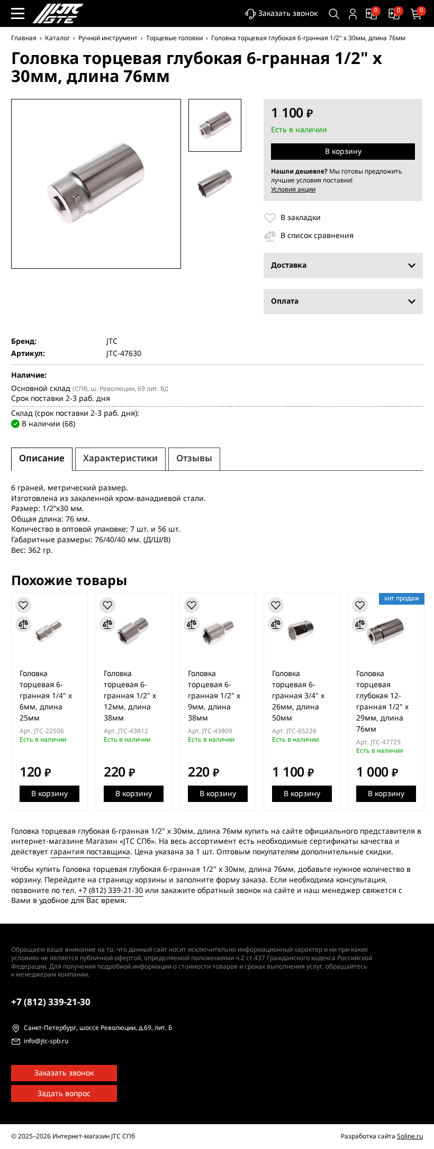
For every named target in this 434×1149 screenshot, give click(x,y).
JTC (111, 341)
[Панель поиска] (334, 14)
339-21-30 (51, 1002)
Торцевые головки (174, 38)
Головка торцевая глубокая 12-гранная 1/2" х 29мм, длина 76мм (382, 701)
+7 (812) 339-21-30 (110, 890)
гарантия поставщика (90, 852)
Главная (24, 38)
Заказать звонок (288, 13)
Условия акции (293, 189)
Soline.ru (410, 1136)
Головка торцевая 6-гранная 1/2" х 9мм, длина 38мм (214, 696)
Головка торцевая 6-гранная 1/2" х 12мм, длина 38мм (130, 696)
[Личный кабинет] (353, 14)
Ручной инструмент (108, 38)
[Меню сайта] (17, 13)
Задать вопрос (64, 1093)
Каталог (57, 38)
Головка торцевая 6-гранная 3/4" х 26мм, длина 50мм (298, 696)
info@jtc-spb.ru (46, 1041)
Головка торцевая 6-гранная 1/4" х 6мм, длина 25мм (46, 696)
